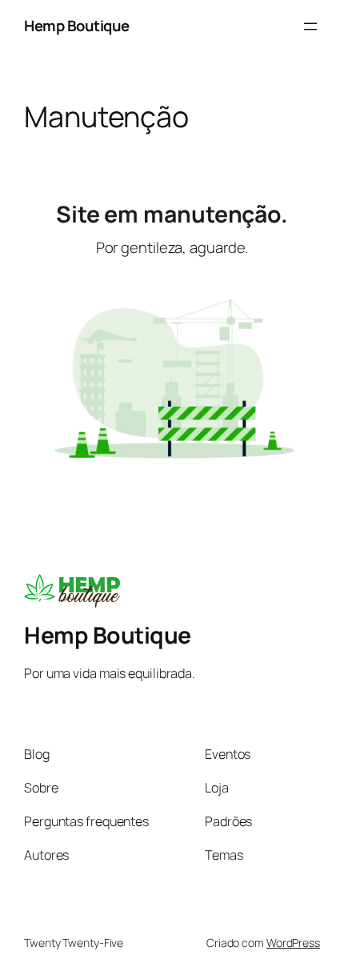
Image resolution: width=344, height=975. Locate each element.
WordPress (293, 942)
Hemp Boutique (77, 25)
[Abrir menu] (310, 26)
